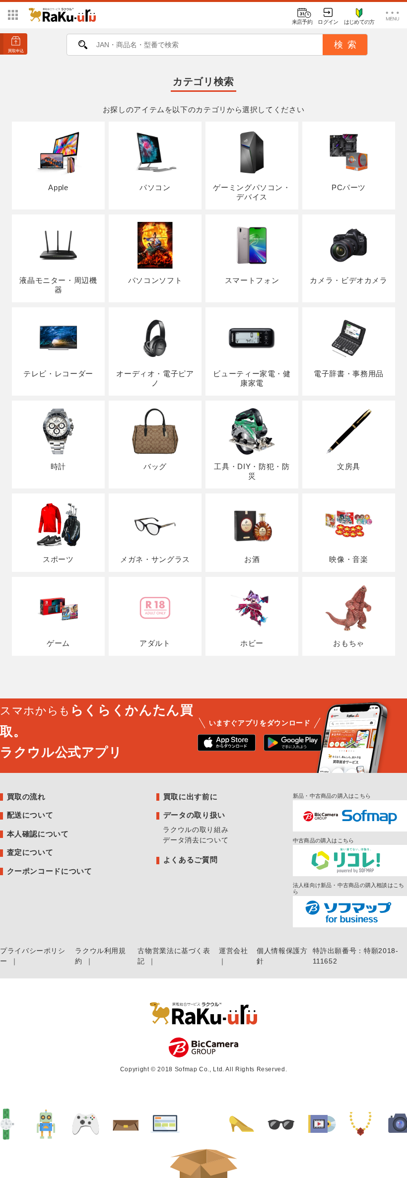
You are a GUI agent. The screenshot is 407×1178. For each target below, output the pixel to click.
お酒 (252, 559)
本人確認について (38, 834)
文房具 (348, 466)
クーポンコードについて (49, 871)
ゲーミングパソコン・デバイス (251, 192)
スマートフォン (252, 280)
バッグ (155, 466)
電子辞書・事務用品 (349, 373)
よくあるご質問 (190, 859)
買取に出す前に (190, 796)
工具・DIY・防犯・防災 (251, 471)
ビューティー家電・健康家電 (251, 378)
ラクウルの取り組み (195, 829)
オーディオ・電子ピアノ (155, 378)
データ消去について (195, 840)
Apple (58, 187)
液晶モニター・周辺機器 (58, 285)
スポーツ (58, 559)
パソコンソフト (155, 280)
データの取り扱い (194, 815)
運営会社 (233, 951)
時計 (58, 466)
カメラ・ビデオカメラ (348, 280)
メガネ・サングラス (155, 559)
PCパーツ (349, 187)
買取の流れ (26, 796)
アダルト (155, 643)
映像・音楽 (348, 559)
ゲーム (58, 643)
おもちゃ (348, 643)
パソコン (155, 187)
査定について (30, 852)
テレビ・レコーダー (58, 373)
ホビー (252, 643)
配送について (30, 815)
